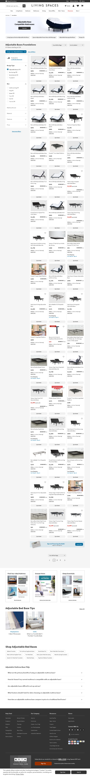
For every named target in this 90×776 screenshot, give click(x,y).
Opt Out (62, 772)
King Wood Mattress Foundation (45, 658)
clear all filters (31, 51)
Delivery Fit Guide (20, 718)
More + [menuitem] (78, 11)
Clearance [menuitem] (70, 11)
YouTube (78, 730)
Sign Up (43, 763)
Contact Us (7, 721)
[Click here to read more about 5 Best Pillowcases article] (14, 621)
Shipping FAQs (8, 730)
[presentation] (59, 45)
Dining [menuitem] (44, 11)
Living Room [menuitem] (19, 11)
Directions (7, 724)
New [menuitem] (12, 11)
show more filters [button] (16, 131)
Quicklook (38, 81)
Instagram (75, 730)
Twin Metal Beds (29, 654)
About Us (33, 718)
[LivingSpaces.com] (45, 5)
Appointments (71, 721)
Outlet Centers (34, 730)
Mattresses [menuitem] (36, 11)
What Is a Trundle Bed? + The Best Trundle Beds (35, 635)
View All (82, 609)
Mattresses (7, 15)
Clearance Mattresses (72, 600)
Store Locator (71, 718)
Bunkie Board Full (42, 651)
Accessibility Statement (36, 733)
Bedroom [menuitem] (27, 11)
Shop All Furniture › (12, 1)
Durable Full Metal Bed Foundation (15, 658)
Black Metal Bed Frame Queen (57, 651)
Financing (19, 724)
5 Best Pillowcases (15, 634)
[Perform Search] (24, 5)
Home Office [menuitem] (52, 11)
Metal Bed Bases (30, 658)
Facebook (72, 730)
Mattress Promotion (11, 651)
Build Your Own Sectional (55, 739)
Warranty (19, 727)
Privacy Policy (20, 774)
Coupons (51, 724)
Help (67, 1)
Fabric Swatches (53, 742)
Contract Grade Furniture (55, 730)
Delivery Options (74, 1)
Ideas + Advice (53, 721)
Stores (83, 1)
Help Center (8, 718)
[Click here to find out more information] (45, 25)
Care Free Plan (53, 718)
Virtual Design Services (54, 745)
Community (33, 721)
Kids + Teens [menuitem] (61, 11)
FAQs (6, 727)
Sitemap (19, 736)
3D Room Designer (54, 736)
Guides (35, 631)
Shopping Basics (14, 631)
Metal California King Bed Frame (14, 654)
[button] (43, 71)
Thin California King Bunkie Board (27, 651)
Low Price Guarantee (35, 727)
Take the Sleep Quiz (17, 600)
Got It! (79, 772)
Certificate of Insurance (22, 733)
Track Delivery (8, 733)
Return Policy (19, 730)
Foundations (14, 15)
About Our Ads (53, 733)
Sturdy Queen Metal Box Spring (43, 654)
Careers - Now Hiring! (35, 724)
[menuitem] (82, 5)
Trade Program (53, 727)
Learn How (33, 75)
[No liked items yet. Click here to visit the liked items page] (78, 5)
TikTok (80, 730)
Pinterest (69, 730)
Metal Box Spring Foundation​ (60, 654)
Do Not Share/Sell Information (56, 748)
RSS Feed (83, 730)
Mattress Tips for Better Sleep (45, 600)
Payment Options (20, 721)
